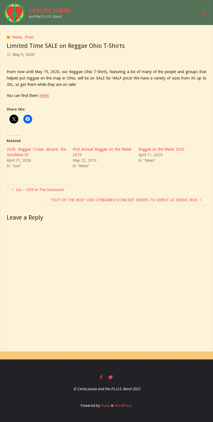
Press (29, 37)
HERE (44, 95)
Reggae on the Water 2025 (161, 149)
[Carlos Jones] (14, 13)
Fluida (105, 405)
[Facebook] (101, 377)
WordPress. (123, 405)
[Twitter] (110, 377)
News (17, 37)
